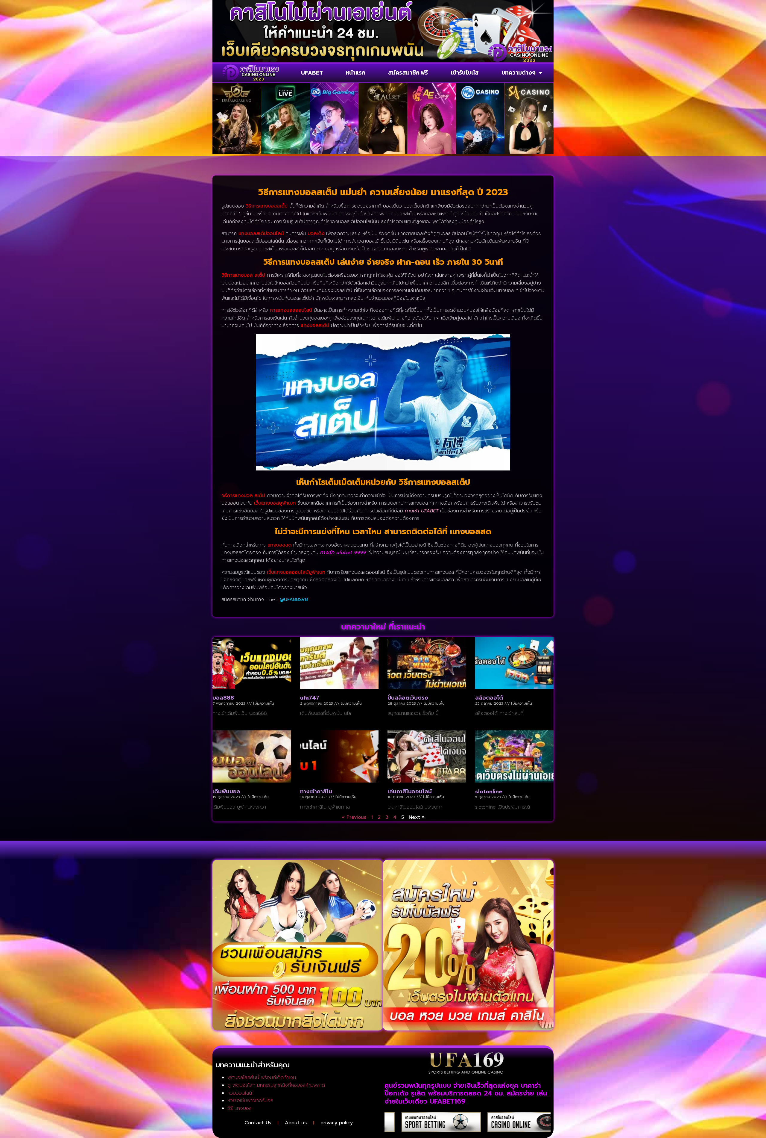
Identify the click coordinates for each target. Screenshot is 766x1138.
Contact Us (257, 1122)
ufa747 (309, 698)
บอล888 (223, 698)
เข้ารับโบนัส (465, 72)
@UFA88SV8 (293, 599)
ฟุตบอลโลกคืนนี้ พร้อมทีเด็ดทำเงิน (261, 1077)
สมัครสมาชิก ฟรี (408, 72)
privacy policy (336, 1122)
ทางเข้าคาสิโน (316, 791)
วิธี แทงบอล (239, 1108)
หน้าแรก (355, 72)
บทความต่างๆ (518, 72)
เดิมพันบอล (226, 791)
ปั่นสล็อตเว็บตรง (407, 698)
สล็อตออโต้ (489, 698)
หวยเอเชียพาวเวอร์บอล (250, 1100)
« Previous (354, 817)
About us (296, 1122)
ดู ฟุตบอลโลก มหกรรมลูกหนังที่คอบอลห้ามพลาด (276, 1085)
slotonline (488, 791)
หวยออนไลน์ (239, 1093)
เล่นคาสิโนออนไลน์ (409, 791)
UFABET (312, 72)
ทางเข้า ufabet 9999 (343, 552)
